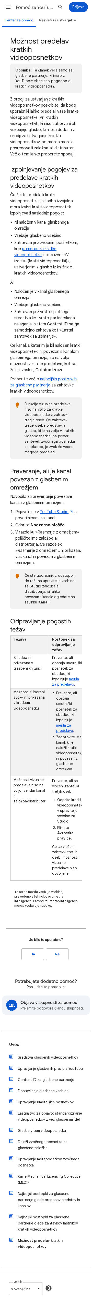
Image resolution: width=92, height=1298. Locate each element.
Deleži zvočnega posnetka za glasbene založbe (42, 1145)
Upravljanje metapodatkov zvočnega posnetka (48, 1162)
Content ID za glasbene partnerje (46, 1079)
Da (32, 954)
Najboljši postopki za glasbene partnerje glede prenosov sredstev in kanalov (49, 1199)
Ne (57, 954)
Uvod (14, 1044)
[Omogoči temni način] (48, 1288)
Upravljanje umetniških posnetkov (46, 1102)
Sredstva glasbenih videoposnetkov (48, 1057)
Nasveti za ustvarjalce (57, 20)
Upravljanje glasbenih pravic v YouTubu (50, 1068)
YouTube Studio (54, 511)
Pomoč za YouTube (35, 7)
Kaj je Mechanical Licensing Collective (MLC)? (49, 1179)
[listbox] (25, 1288)
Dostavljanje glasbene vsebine (43, 1091)
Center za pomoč (19, 20)
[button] (8, 7)
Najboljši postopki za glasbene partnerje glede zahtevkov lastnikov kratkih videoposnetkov (48, 1223)
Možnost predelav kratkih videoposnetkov (40, 1243)
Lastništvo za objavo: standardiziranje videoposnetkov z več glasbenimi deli (50, 1116)
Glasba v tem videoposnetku (42, 1130)
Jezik (18, 1282)
